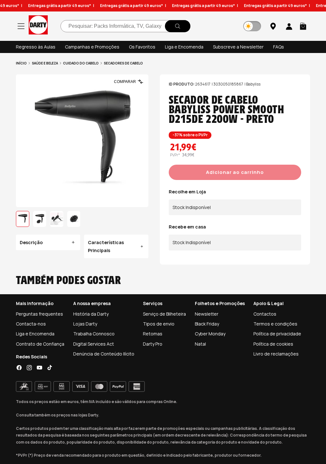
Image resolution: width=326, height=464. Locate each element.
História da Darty (91, 314)
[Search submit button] (177, 26)
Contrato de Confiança (40, 344)
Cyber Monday (210, 334)
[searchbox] (125, 26)
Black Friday (207, 324)
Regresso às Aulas (35, 47)
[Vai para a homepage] (38, 26)
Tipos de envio (158, 324)
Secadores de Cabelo (123, 63)
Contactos (264, 314)
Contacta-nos (31, 324)
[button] (303, 26)
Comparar (125, 81)
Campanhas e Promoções (92, 47)
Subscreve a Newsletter (238, 47)
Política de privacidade (277, 334)
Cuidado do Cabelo (81, 63)
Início (21, 63)
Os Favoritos (142, 47)
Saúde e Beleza (45, 63)
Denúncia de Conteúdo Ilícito (103, 354)
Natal (200, 344)
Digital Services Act (93, 344)
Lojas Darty (85, 324)
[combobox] (125, 26)
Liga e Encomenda (184, 47)
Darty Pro (152, 344)
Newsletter (206, 314)
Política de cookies (273, 344)
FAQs (278, 47)
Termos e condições (275, 324)
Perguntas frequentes (39, 314)
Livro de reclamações (276, 354)
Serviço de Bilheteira (164, 314)
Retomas (152, 334)
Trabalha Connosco (94, 334)
